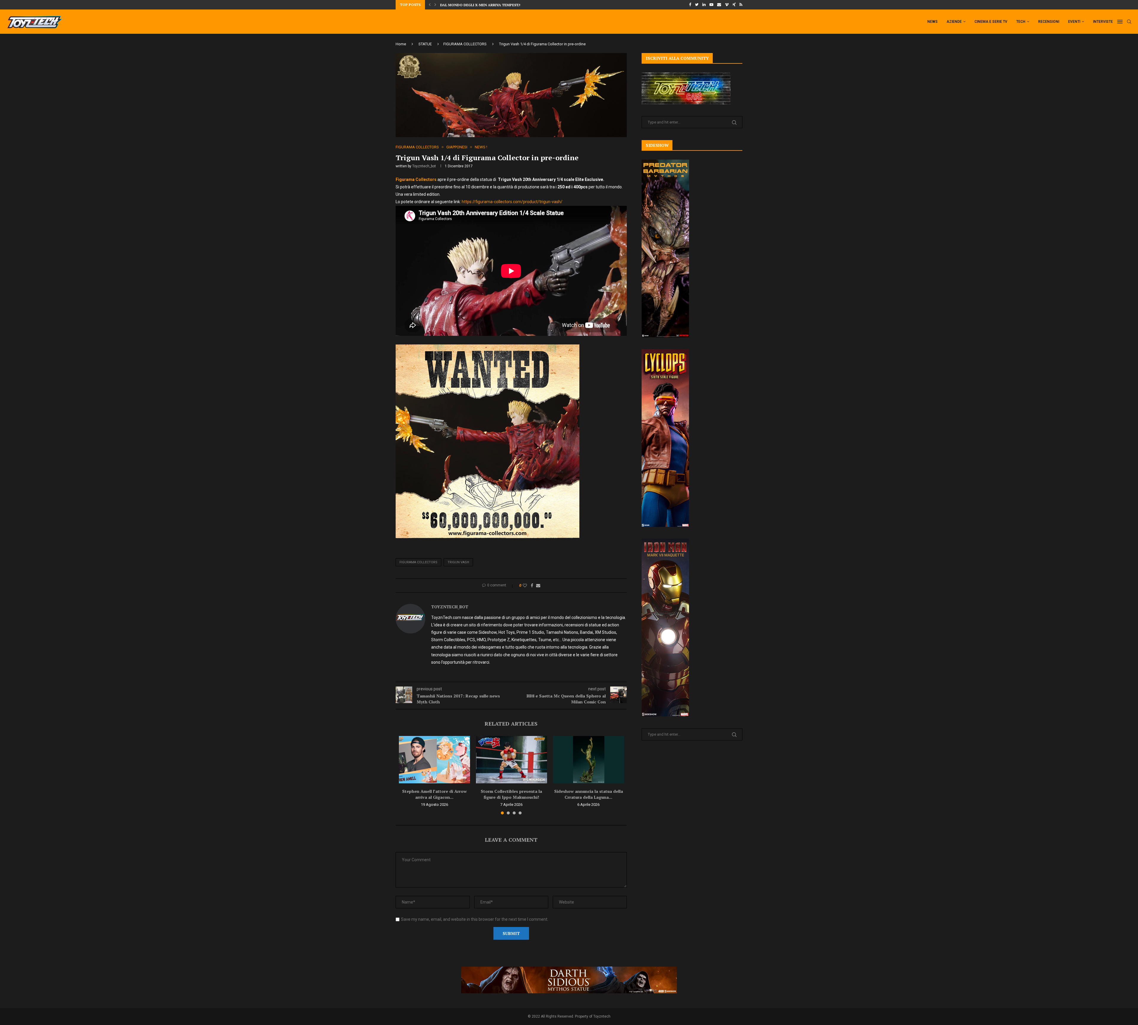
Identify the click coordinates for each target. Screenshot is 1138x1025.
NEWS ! (481, 147)
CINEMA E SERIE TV (990, 22)
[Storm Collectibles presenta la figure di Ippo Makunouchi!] (511, 759)
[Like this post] (525, 585)
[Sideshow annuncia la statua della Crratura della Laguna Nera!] (588, 759)
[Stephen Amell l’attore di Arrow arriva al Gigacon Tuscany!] (434, 759)
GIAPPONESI (456, 147)
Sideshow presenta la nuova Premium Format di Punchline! (500, 5)
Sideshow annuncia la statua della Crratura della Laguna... (588, 794)
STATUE (425, 44)
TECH (1020, 22)
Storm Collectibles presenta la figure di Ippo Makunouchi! (511, 794)
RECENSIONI (1048, 22)
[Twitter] (697, 4)
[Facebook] (690, 4)
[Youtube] (711, 4)
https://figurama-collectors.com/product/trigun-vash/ (512, 201)
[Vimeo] (727, 4)
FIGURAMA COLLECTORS (465, 44)
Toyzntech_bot (424, 166)
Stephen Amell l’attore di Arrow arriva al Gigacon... (434, 794)
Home (401, 44)
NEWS (932, 22)
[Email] (719, 4)
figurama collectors (418, 562)
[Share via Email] (538, 585)
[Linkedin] (704, 4)
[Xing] (734, 4)
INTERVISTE (1103, 22)
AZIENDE (954, 22)
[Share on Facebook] (532, 585)
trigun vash (458, 562)
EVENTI (1074, 22)
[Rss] (740, 4)
